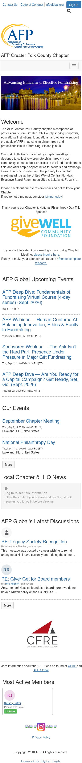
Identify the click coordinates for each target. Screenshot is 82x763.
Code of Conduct (32, 4)
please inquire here (46, 254)
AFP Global (41, 670)
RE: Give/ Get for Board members (35, 578)
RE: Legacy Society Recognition (34, 541)
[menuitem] (11, 4)
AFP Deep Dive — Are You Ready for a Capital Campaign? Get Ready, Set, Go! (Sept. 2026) (40, 379)
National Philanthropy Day (28, 442)
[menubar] (34, 4)
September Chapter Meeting (31, 420)
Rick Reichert (12, 583)
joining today (53, 196)
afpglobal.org (55, 4)
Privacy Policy (41, 737)
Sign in (73, 5)
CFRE (72, 666)
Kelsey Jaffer (12, 703)
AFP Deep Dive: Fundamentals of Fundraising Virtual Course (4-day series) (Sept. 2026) (36, 296)
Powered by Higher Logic (41, 761)
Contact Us (10, 4)
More (8, 464)
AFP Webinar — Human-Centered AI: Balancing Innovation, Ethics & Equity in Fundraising (40, 324)
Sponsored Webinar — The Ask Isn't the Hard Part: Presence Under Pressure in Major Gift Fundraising (39, 351)
